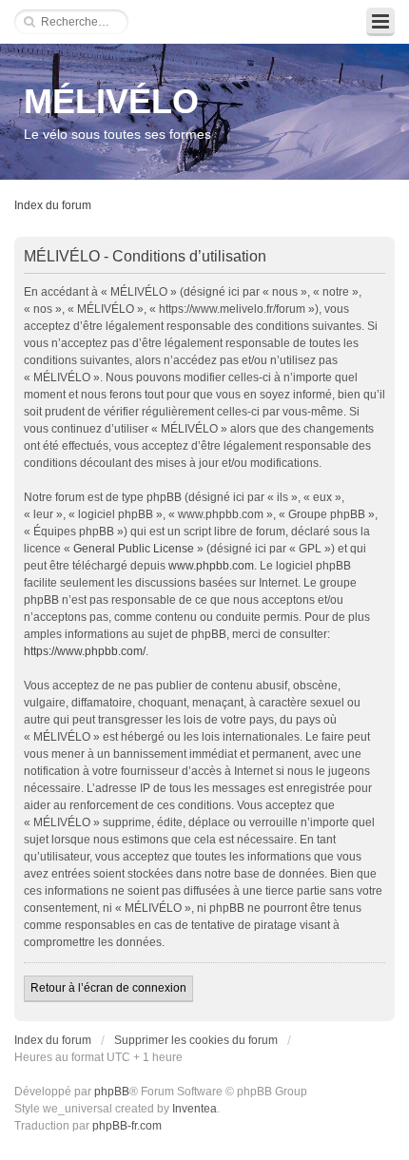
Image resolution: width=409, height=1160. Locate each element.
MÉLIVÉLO (111, 101)
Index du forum (52, 205)
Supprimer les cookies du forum (196, 1040)
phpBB (111, 1091)
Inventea (194, 1108)
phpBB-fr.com (127, 1125)
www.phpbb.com (211, 565)
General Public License (133, 548)
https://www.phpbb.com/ (85, 651)
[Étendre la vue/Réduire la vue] (380, 22)
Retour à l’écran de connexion (108, 988)
